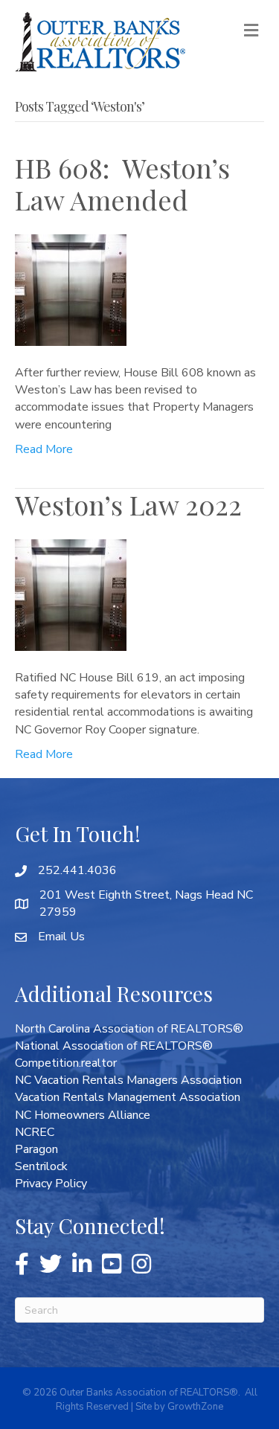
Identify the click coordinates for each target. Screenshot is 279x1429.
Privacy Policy (51, 1183)
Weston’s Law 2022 (128, 504)
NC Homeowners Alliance (82, 1115)
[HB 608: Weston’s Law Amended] (70, 289)
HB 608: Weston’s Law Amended (122, 183)
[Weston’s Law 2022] (70, 594)
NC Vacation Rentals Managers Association (128, 1080)
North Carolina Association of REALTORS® (129, 1029)
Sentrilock (41, 1166)
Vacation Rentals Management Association (127, 1097)
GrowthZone (195, 1406)
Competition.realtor (66, 1063)
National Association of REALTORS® (114, 1046)
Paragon (36, 1149)
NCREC (34, 1132)
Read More (44, 449)
